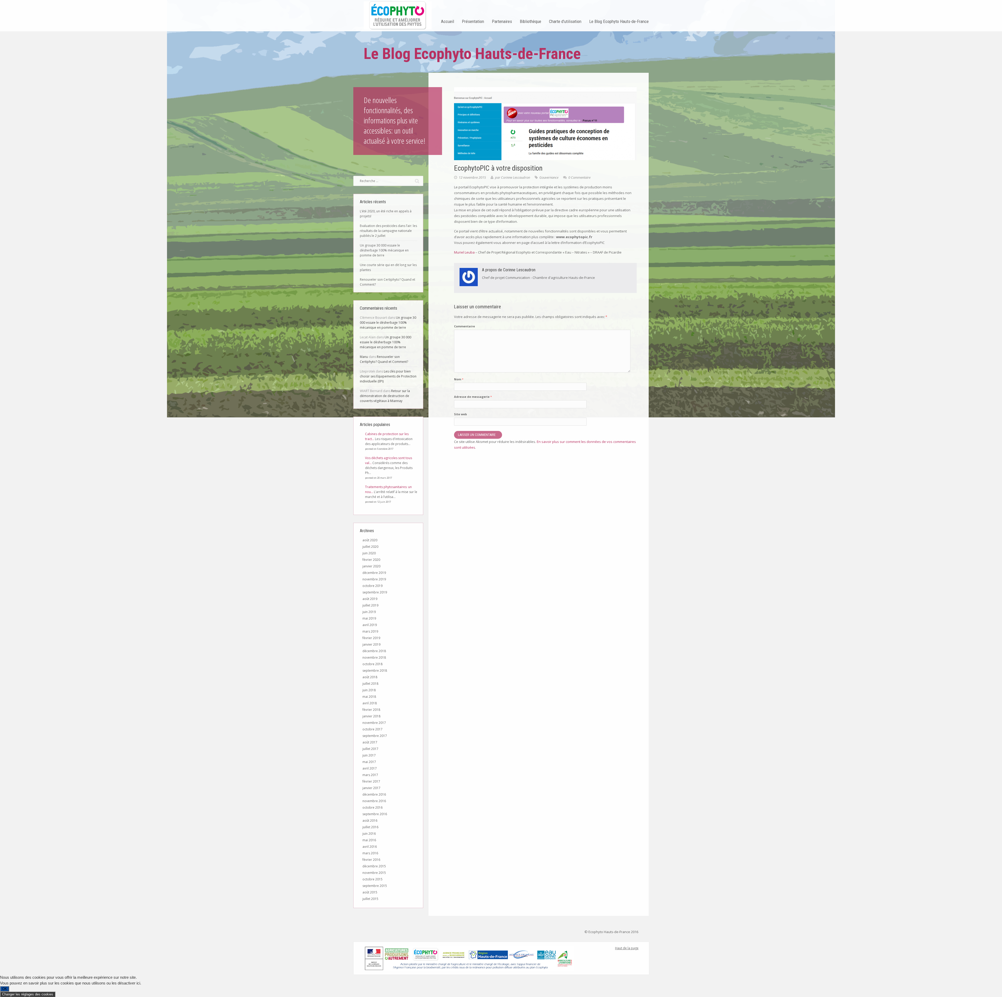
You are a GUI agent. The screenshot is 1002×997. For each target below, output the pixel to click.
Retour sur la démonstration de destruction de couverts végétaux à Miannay (385, 396)
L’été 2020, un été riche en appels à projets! (385, 213)
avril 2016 (369, 846)
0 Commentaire (579, 177)
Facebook (367, 930)
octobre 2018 (372, 664)
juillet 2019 (370, 605)
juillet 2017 (370, 749)
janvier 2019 (371, 644)
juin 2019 (369, 612)
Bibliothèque (530, 21)
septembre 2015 (374, 886)
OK (4, 989)
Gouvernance (548, 177)
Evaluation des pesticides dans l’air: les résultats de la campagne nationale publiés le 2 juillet (388, 231)
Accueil (447, 21)
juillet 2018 (370, 683)
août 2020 (369, 540)
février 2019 (371, 638)
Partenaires (502, 21)
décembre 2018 (374, 651)
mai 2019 (369, 618)
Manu (364, 357)
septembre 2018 (374, 670)
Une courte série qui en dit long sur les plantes (388, 267)
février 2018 (371, 709)
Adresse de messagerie (473, 397)
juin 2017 (369, 755)
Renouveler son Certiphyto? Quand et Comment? (387, 282)
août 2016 (369, 820)
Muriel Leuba (464, 252)
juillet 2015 (370, 899)
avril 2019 (369, 625)
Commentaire (464, 326)
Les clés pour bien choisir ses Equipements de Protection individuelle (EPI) (388, 376)
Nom (458, 379)
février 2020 (371, 559)
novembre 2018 (374, 657)
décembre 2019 (374, 572)
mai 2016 (369, 840)
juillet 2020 (370, 546)
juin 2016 (369, 833)
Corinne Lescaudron (515, 177)
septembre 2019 (374, 592)
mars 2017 (370, 775)
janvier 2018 (371, 716)
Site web (460, 414)
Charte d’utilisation (565, 21)
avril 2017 (369, 768)
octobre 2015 (372, 879)
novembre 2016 (374, 801)
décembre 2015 (374, 866)
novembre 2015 (374, 872)
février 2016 (371, 859)
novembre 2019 (374, 579)
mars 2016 (370, 853)
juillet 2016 (370, 827)
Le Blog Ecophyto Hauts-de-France (619, 21)
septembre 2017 (374, 736)
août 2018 (369, 677)
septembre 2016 (374, 814)
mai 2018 (369, 696)
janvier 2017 (371, 788)
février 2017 (371, 781)
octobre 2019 (372, 586)
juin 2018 (369, 690)
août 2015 (369, 892)
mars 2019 (370, 631)
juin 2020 (369, 553)
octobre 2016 (372, 807)
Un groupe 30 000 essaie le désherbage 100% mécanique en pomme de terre (384, 250)
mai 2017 (369, 762)
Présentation (473, 21)
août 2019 (369, 599)
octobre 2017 (372, 729)
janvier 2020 (371, 566)
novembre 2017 (374, 722)
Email (376, 930)
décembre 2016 (374, 794)
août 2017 (369, 742)
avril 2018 (369, 703)
